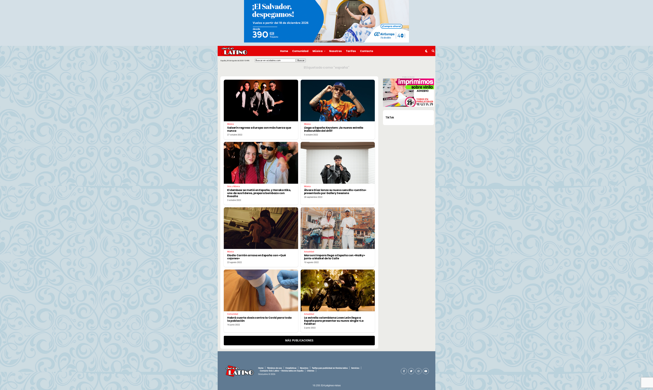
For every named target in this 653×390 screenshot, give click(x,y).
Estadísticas (291, 368)
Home (284, 51)
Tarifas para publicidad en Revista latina (330, 368)
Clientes (310, 371)
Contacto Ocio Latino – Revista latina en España (281, 371)
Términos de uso (274, 368)
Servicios (355, 368)
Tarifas (351, 51)
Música (318, 51)
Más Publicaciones (299, 340)
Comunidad (300, 51)
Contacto (366, 51)
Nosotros (335, 51)
